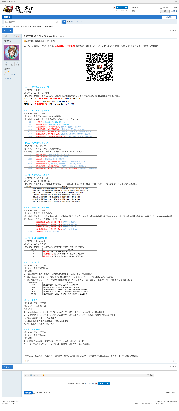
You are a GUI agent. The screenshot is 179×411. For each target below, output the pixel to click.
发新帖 (7, 30)
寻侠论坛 (3, 26)
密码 (133, 11)
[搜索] (64, 22)
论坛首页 (7, 17)
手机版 (164, 401)
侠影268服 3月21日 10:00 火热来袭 (41, 26)
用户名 (134, 8)
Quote (37, 375)
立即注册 (174, 11)
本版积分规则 (170, 392)
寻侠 (80, 22)
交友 (76, 22)
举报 (172, 361)
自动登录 (165, 8)
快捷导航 (169, 17)
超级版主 (7, 69)
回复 (28, 361)
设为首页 (5, 2)
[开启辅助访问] (173, 2)
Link (34, 375)
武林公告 (24, 26)
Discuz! (12, 401)
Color (28, 375)
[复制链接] (61, 36)
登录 (86, 383)
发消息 (9, 78)
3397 (17, 62)
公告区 (16, 26)
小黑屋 (170, 401)
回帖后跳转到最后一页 (42, 393)
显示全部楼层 (51, 41)
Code (40, 375)
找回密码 (174, 8)
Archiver (158, 401)
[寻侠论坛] (19, 9)
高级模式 (150, 375)
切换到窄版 (176, 2)
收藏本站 (12, 2)
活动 (72, 22)
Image (31, 375)
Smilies (43, 375)
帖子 (56, 22)
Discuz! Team (13, 403)
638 (6, 62)
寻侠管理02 (7, 41)
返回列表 (173, 31)
